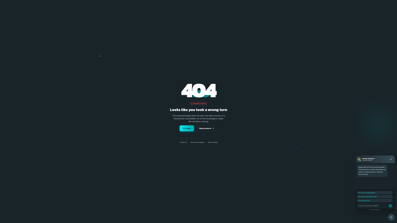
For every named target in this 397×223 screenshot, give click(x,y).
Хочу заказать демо (364, 201)
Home (188, 128)
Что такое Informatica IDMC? (366, 193)
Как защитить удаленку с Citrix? (367, 197)
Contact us (183, 142)
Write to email (213, 142)
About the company (197, 142)
